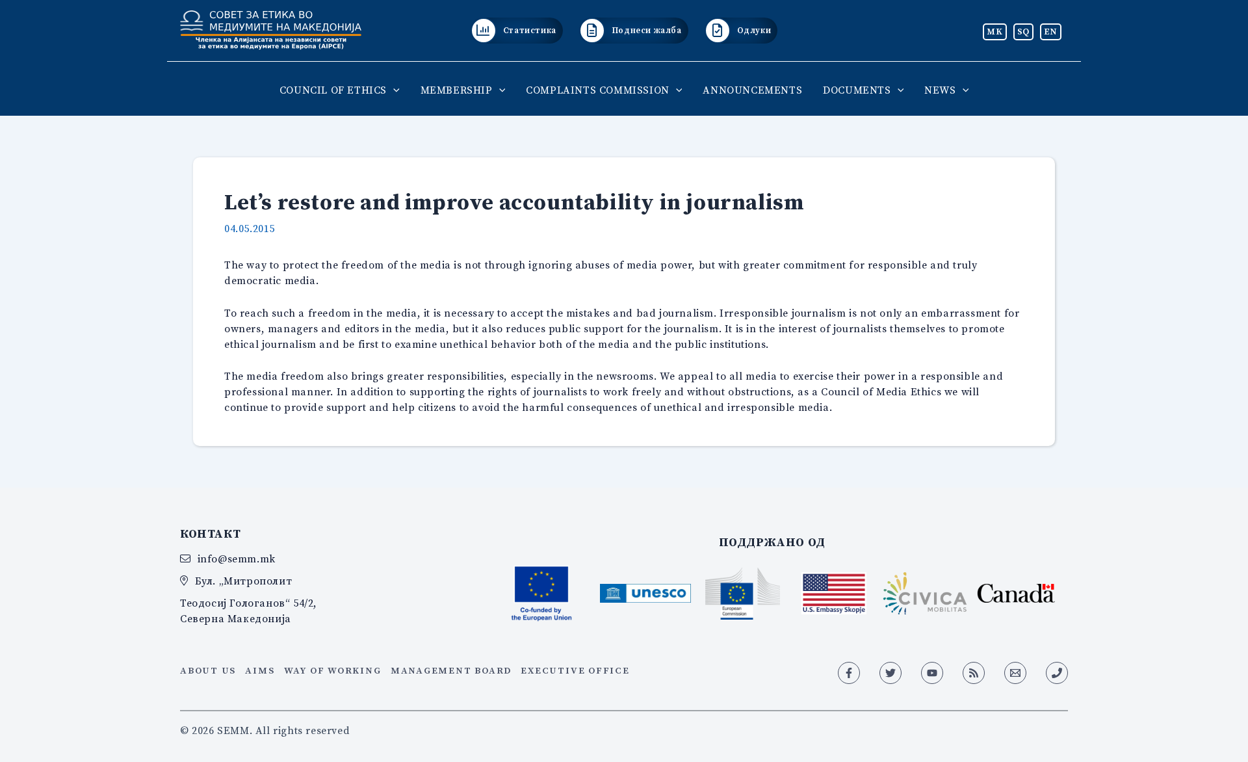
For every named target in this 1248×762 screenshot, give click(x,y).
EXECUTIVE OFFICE (575, 670)
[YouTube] (932, 673)
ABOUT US (208, 670)
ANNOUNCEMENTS (752, 90)
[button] (393, 90)
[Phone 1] (1057, 673)
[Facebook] (849, 673)
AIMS (259, 670)
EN (1051, 31)
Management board (451, 670)
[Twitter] (890, 673)
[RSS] (974, 673)
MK (994, 31)
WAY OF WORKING (333, 670)
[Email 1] (1015, 673)
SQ (1023, 31)
